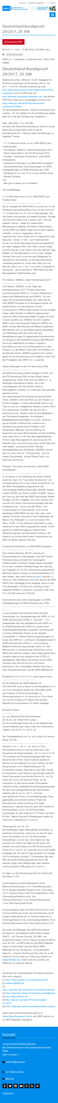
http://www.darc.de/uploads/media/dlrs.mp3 (22, 96)
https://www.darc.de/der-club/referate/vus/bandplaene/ (30, 992)
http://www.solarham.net (16, 996)
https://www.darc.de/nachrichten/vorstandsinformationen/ (28, 989)
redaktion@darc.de (11, 959)
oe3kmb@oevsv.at (15, 1061)
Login (53, 3)
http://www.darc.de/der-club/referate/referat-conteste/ (31, 1006)
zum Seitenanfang (14, 1071)
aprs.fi (39, 576)
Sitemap (9, 1078)
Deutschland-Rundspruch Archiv (17, 1016)
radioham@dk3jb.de (14, 983)
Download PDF (14, 41)
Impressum (8, 1093)
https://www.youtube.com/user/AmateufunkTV (26, 979)
